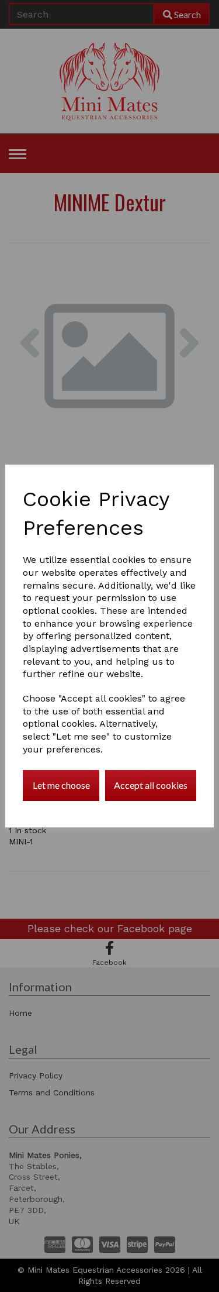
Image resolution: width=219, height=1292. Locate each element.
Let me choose (61, 785)
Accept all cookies (150, 785)
